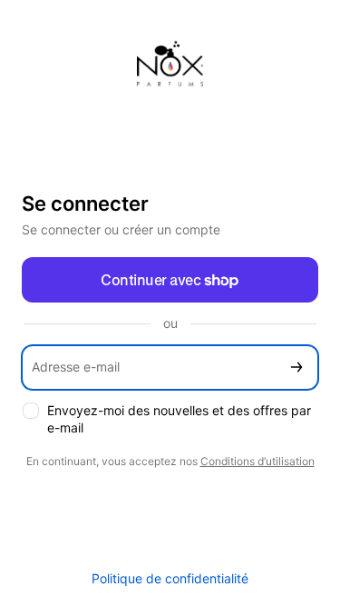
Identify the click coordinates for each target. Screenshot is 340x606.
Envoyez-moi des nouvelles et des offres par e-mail (179, 418)
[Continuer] (296, 367)
